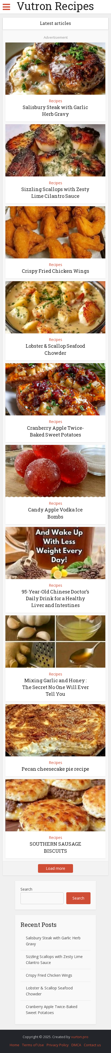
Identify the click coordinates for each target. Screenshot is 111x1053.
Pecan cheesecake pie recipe (55, 769)
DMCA (76, 1044)
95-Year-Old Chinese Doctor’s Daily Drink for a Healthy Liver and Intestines (55, 598)
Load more (55, 868)
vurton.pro (79, 1036)
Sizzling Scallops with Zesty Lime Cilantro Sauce (55, 192)
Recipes (55, 100)
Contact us (92, 1044)
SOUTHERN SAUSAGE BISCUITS (55, 847)
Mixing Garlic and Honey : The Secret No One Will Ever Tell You (55, 687)
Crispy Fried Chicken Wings (55, 271)
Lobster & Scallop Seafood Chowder (55, 349)
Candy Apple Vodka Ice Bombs (55, 513)
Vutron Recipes (55, 6)
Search (26, 889)
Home (14, 1044)
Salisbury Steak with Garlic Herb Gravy (55, 110)
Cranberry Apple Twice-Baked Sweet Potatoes (55, 431)
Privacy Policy (58, 1044)
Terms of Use (33, 1044)
